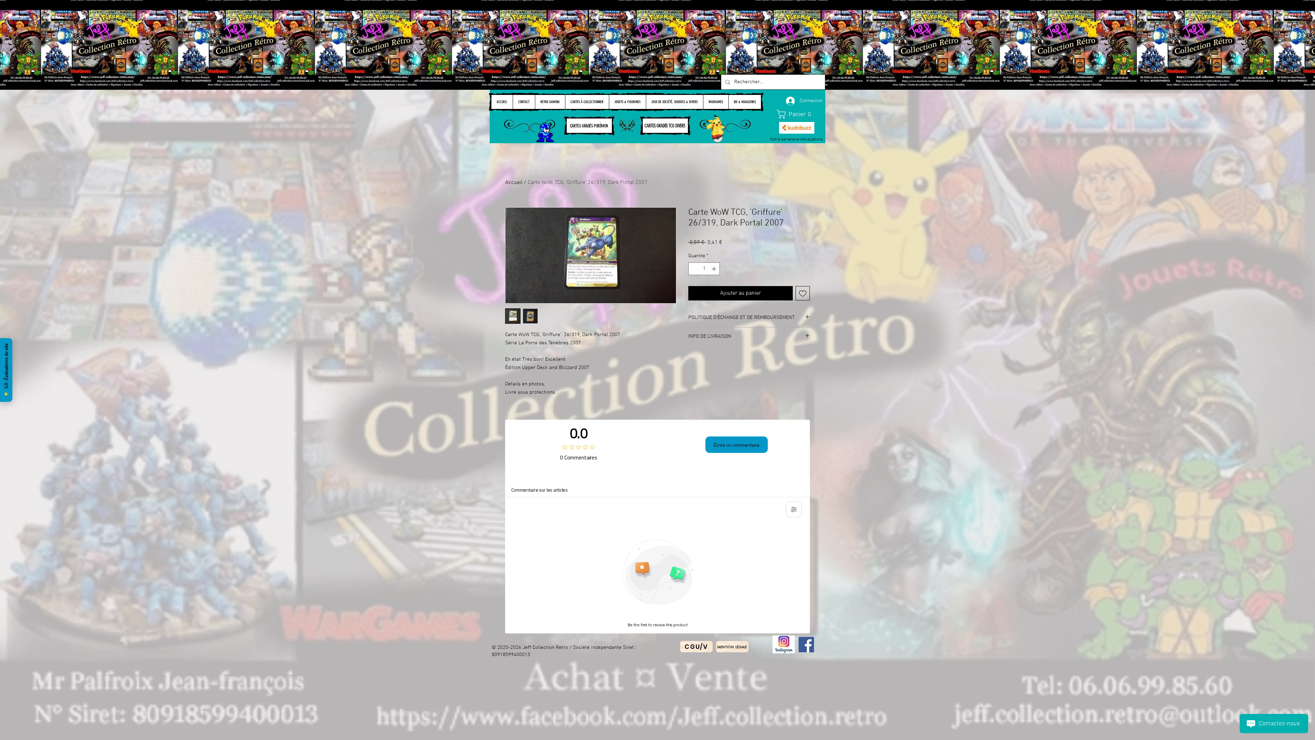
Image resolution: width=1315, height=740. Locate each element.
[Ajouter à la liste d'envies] (803, 293)
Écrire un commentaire (737, 444)
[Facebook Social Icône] (806, 644)
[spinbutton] (704, 269)
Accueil (514, 182)
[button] (797, 114)
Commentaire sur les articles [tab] (539, 489)
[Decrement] (693, 269)
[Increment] (714, 269)
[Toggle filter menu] (794, 509)
